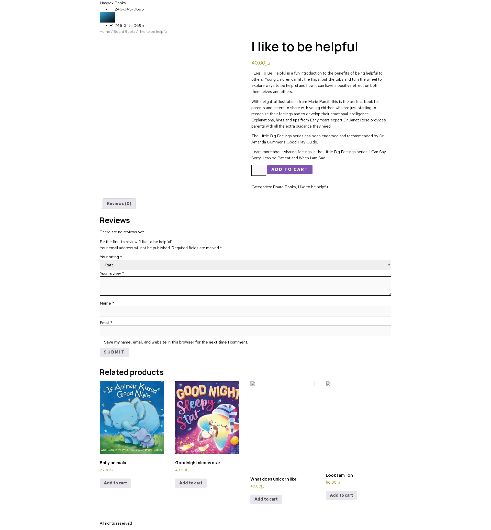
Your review (112, 274)
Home (105, 31)
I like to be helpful (313, 187)
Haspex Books (113, 3)
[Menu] (107, 17)
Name (107, 303)
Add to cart (289, 169)
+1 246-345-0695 (127, 9)
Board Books (124, 31)
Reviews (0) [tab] (119, 203)
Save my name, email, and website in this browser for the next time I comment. (176, 342)
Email (106, 323)
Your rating (111, 257)
